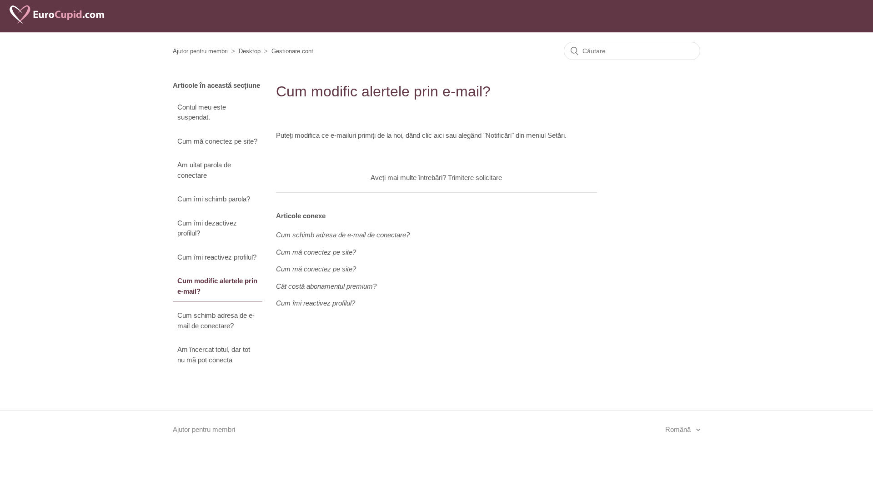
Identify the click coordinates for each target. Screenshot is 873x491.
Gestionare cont (292, 51)
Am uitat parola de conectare (204, 170)
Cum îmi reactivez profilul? (216, 257)
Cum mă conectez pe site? (217, 141)
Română (678, 429)
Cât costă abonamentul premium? (326, 286)
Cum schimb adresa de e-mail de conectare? (216, 320)
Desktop (250, 51)
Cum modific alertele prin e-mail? (217, 286)
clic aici (433, 135)
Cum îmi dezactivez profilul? (207, 228)
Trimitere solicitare (475, 177)
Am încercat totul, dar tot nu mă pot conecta (213, 355)
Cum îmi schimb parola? (213, 199)
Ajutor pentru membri (200, 51)
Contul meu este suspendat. (201, 112)
